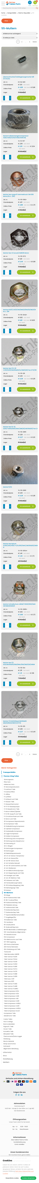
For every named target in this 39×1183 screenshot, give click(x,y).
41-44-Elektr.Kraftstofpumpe (13, 870)
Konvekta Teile (8, 1031)
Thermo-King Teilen (24, 13)
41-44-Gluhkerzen (10, 868)
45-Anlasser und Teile (11, 880)
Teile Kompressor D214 (11, 991)
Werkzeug (6, 1039)
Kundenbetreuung (19, 1142)
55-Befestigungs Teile (11, 888)
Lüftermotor (7, 1052)
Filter (6, 21)
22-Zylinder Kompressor (12, 829)
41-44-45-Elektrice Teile (12, 878)
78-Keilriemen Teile (10, 920)
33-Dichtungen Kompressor (13, 848)
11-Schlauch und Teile (11, 799)
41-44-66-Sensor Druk (11, 861)
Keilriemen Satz (9, 784)
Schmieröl (6, 1046)
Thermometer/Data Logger (12, 1036)
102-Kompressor (9, 937)
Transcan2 (7, 952)
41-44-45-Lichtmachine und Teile (15, 866)
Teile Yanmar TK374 (10, 969)
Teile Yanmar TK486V (11, 989)
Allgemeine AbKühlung (10, 1049)
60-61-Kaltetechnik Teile (12, 898)
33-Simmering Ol (9, 843)
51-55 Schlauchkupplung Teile (14, 885)
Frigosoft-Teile (8, 1026)
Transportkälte (11, 13)
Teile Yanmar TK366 (10, 966)
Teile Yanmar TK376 (10, 971)
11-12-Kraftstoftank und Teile (13, 816)
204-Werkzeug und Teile (12, 949)
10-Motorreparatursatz (11, 787)
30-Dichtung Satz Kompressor (14, 838)
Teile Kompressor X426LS (12, 1003)
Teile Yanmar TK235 (10, 957)
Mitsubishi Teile (8, 1034)
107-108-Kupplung (10, 942)
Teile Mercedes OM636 (11, 954)
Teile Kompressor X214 (11, 994)
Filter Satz (7, 782)
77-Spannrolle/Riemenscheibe (14, 915)
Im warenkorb (25, 98)
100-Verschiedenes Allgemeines (14, 932)
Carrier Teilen (7, 1019)
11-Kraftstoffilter (9, 792)
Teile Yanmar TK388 (10, 974)
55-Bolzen (7, 890)
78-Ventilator (8, 922)
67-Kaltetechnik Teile (11, 907)
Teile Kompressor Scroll (12, 1011)
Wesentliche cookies (12, 1178)
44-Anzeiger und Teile (11, 875)
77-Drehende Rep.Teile (11, 912)
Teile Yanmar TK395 (10, 976)
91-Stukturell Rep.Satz (11, 927)
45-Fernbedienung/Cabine (13, 883)
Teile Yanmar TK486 (10, 986)
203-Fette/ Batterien (11, 947)
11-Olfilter (7, 794)
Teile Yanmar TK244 (10, 959)
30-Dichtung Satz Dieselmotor (14, 841)
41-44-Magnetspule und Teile (14, 873)
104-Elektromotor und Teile (13, 939)
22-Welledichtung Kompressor (14, 826)
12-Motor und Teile (10, 819)
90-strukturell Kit (9, 925)
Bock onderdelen (9, 1024)
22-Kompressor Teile (11, 824)
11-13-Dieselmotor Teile (11, 809)
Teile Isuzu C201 (9, 979)
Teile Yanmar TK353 (10, 964)
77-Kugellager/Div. (10, 917)
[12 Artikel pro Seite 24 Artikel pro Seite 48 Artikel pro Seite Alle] (19, 38)
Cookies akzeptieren (28, 1178)
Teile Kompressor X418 (11, 996)
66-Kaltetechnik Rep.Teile (12, 902)
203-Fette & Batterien (11, 944)
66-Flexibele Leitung (10, 905)
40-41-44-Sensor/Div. (11, 858)
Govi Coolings (8, 1022)
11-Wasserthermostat (11, 804)
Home (3, 13)
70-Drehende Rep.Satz (11, 910)
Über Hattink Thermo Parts (19, 1140)
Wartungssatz (9, 779)
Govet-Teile (7, 1029)
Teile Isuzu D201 (9, 981)
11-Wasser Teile (9, 802)
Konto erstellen (19, 1144)
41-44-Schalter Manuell (12, 863)
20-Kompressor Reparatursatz (14, 821)
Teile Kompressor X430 (11, 1006)
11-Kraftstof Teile (9, 789)
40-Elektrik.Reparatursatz (12, 853)
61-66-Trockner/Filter (11, 900)
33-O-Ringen (8, 846)
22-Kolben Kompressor (11, 836)
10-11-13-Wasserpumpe (12, 807)
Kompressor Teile (10, 1013)
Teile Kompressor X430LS (12, 1008)
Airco (5, 1056)
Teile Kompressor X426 (11, 1001)
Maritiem (6, 1062)
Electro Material (8, 1041)
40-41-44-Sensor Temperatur (14, 856)
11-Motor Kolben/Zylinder (12, 811)
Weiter (35, 42)
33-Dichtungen (9, 851)
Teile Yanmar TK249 (10, 962)
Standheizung (8, 1059)
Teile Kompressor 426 (11, 998)
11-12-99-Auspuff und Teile (12, 814)
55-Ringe (7, 895)
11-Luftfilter (7, 797)
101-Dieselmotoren (10, 934)
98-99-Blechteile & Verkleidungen (15, 930)
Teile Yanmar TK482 (10, 984)
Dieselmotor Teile (10, 1016)
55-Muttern (8, 893)
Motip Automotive (9, 1044)
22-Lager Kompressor (11, 834)
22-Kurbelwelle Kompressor (13, 831)
